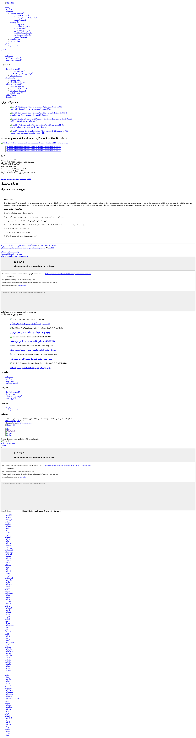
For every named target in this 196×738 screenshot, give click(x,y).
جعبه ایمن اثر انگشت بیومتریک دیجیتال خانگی (30, 323)
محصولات (9, 11)
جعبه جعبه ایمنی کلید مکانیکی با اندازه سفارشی (31, 359)
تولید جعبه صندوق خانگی (10, 252)
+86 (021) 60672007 (12, 421)
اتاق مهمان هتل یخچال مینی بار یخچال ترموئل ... (27, 133)
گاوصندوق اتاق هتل (17, 13)
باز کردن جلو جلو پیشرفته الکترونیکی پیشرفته (30, 367)
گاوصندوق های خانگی (18, 28)
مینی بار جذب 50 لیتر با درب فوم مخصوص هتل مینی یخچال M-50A (27, 248)
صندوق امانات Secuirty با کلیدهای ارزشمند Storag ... (29, 115)
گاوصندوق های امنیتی (23, 35)
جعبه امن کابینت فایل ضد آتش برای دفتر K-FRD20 (32, 341)
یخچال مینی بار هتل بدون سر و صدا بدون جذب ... (28, 127)
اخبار (7, 43)
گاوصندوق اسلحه (21, 37)
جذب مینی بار (20, 24)
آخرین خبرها (10, 381)
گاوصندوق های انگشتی (23, 33)
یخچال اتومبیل (15, 41)
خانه (7, 7)
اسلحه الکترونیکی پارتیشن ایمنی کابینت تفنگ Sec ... (33, 350)
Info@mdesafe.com (24, 423)
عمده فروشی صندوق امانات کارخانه (14, 256)
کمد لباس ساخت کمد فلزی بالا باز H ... (24, 121)
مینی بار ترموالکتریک (22, 26)
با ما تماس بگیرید (11, 46)
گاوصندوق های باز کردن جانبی (26, 18)
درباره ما (8, 9)
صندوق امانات (15, 39)
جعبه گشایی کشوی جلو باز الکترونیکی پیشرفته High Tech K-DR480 (28, 245)
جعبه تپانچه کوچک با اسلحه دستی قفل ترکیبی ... (31, 332)
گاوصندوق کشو (20, 20)
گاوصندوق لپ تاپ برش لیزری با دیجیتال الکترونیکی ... (30, 109)
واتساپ (4, 445)
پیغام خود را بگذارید (20, 179)
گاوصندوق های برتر (22, 15)
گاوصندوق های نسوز (22, 30)
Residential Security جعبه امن (12, 254)
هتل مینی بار (14, 22)
